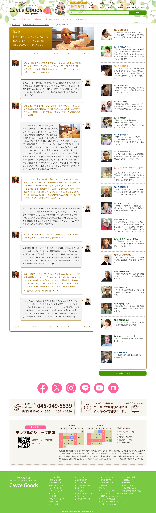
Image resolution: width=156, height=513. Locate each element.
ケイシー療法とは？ (82, 477)
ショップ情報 (128, 485)
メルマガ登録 (79, 491)
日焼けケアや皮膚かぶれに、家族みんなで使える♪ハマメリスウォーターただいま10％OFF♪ (48, 19)
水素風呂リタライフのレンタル (110, 496)
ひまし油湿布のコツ (82, 480)
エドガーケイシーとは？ (83, 493)
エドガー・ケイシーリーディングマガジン (83, 497)
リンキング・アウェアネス (108, 502)
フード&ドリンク (56, 491)
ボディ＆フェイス (56, 485)
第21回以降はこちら (122, 373)
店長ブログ (103, 488)
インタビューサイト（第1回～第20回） (106, 478)
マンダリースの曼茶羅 (107, 499)
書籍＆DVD (54, 502)
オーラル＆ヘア (55, 488)
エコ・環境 (54, 504)
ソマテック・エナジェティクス (110, 493)
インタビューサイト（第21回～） (106, 484)
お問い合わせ (128, 493)
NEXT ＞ (87, 53)
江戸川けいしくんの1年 (107, 504)
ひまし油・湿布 (55, 480)
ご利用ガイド (128, 480)
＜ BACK (16, 53)
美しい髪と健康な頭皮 (83, 485)
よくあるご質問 (129, 477)
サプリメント (55, 493)
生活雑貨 (53, 496)
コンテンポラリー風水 (107, 491)
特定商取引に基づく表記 (132, 491)
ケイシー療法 (55, 477)
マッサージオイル (56, 482)
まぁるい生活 (79, 488)
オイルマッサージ (81, 482)
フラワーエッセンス (57, 499)
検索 (137, 12)
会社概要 (126, 482)
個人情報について (129, 488)
